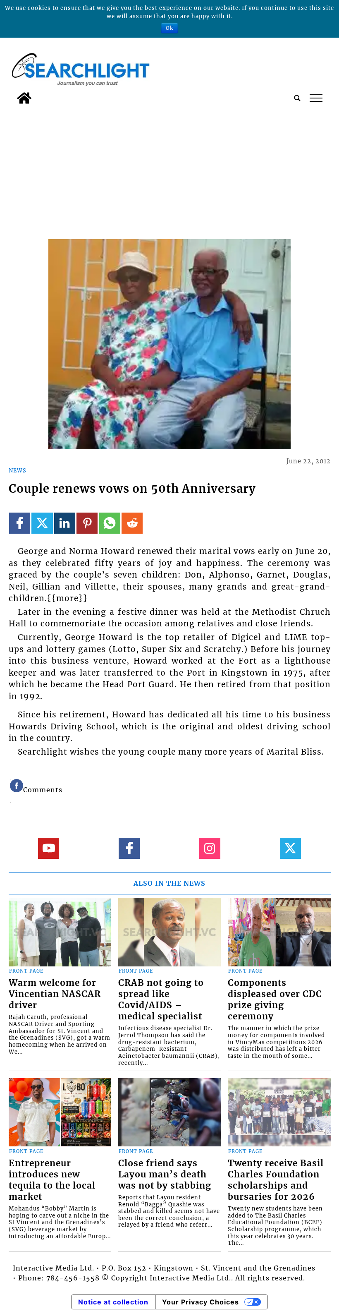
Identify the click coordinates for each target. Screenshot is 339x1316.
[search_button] (297, 98)
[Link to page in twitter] (42, 523)
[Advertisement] (170, 170)
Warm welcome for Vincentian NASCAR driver (55, 994)
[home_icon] (24, 98)
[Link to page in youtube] (48, 848)
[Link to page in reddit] (132, 523)
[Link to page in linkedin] (64, 523)
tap (316, 98)
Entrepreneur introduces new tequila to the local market (52, 1180)
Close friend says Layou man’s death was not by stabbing (164, 1174)
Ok (169, 28)
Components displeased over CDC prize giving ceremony (275, 1000)
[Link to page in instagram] (209, 848)
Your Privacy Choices (200, 1302)
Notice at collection (113, 1302)
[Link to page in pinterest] (87, 523)
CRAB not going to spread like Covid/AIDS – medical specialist (161, 1000)
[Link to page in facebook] (19, 523)
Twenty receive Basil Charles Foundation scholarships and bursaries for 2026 (276, 1180)
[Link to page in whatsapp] (109, 523)
